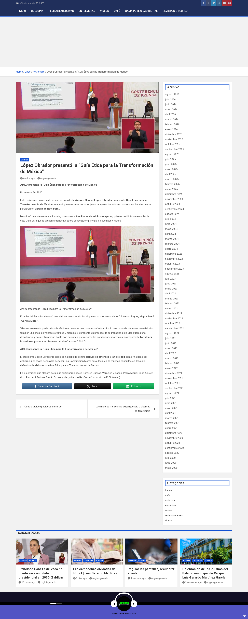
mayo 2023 (171, 288)
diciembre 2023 (173, 253)
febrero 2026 (172, 124)
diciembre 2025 (173, 134)
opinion (169, 510)
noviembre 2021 (174, 378)
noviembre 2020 (174, 437)
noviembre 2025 (174, 139)
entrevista (170, 505)
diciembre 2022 (173, 313)
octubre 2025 (172, 144)
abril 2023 (170, 293)
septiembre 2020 (174, 447)
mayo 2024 (171, 228)
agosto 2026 (172, 94)
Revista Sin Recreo (175, 10)
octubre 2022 (172, 323)
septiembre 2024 (174, 209)
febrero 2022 (172, 363)
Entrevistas (87, 10)
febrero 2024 (172, 243)
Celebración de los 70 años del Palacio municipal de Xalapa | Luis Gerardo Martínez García (205, 573)
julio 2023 (170, 278)
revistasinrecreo (174, 515)
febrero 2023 (172, 303)
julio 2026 (170, 99)
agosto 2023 (172, 273)
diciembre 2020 (173, 432)
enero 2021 (171, 428)
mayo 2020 (171, 467)
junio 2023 (170, 283)
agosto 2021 (172, 393)
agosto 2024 (172, 213)
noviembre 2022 (174, 318)
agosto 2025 (172, 154)
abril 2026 (170, 114)
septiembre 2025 (174, 149)
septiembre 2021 (174, 388)
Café (117, 10)
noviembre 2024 (174, 199)
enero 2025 (171, 189)
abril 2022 (170, 353)
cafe (167, 495)
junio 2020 (170, 462)
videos (168, 520)
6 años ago (29, 178)
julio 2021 (170, 398)
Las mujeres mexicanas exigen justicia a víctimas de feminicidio (123, 408)
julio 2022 (170, 338)
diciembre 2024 (173, 194)
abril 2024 (170, 233)
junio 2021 (170, 403)
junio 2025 (170, 164)
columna (170, 500)
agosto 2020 (172, 452)
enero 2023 (171, 308)
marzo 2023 (171, 298)
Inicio (22, 10)
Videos (104, 10)
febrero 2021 (172, 422)
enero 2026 (171, 129)
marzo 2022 (171, 358)
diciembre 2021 (173, 373)
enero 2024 (171, 248)
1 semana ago (138, 578)
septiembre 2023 (174, 268)
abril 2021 (170, 413)
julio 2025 (170, 159)
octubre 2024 (172, 203)
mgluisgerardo (48, 178)
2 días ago (81, 578)
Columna (37, 10)
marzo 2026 (171, 119)
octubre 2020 (172, 442)
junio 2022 (170, 343)
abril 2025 (170, 174)
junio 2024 (170, 223)
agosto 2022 (172, 333)
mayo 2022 (171, 348)
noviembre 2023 (174, 258)
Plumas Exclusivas (61, 10)
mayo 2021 (171, 408)
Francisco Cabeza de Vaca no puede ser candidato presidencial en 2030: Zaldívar (41, 573)
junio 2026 (170, 104)
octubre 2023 (172, 263)
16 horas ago (28, 582)
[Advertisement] (124, 41)
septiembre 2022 (174, 328)
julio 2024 (170, 219)
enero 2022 (171, 368)
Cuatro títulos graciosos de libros (43, 406)
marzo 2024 (171, 238)
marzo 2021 (171, 418)
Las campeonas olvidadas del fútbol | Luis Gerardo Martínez (95, 571)
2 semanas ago (193, 582)
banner (24, 160)
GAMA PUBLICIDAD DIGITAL (141, 10)
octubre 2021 (172, 383)
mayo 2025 (171, 169)
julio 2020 (170, 457)
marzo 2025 (171, 179)
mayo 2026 (171, 109)
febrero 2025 (172, 184)
